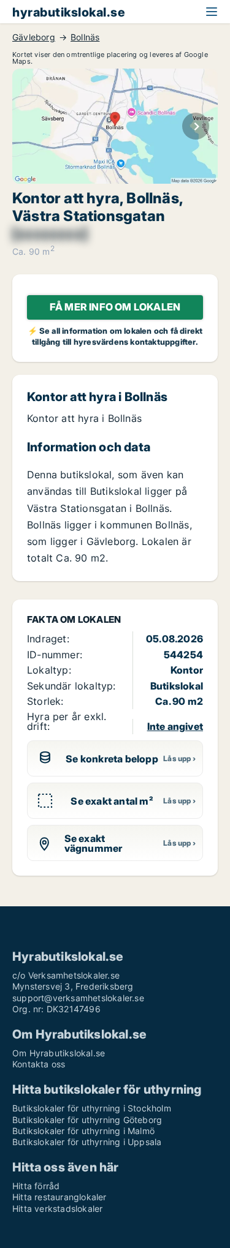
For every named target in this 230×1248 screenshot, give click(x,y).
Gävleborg (33, 37)
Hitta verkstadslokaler (57, 1208)
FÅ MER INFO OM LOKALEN (115, 307)
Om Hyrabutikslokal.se (58, 1053)
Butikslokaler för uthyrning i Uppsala (86, 1142)
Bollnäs (85, 37)
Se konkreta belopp (112, 759)
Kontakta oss (38, 1064)
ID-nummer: (54, 654)
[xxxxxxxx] (49, 233)
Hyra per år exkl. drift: (66, 721)
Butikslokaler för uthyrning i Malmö (83, 1131)
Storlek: (45, 701)
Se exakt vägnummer (93, 843)
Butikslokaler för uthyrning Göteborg (87, 1120)
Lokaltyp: (49, 670)
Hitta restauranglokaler (59, 1197)
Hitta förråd (35, 1186)
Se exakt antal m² (112, 801)
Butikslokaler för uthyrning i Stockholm (91, 1108)
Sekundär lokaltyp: (71, 686)
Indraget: (48, 639)
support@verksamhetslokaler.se (78, 998)
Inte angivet (175, 726)
